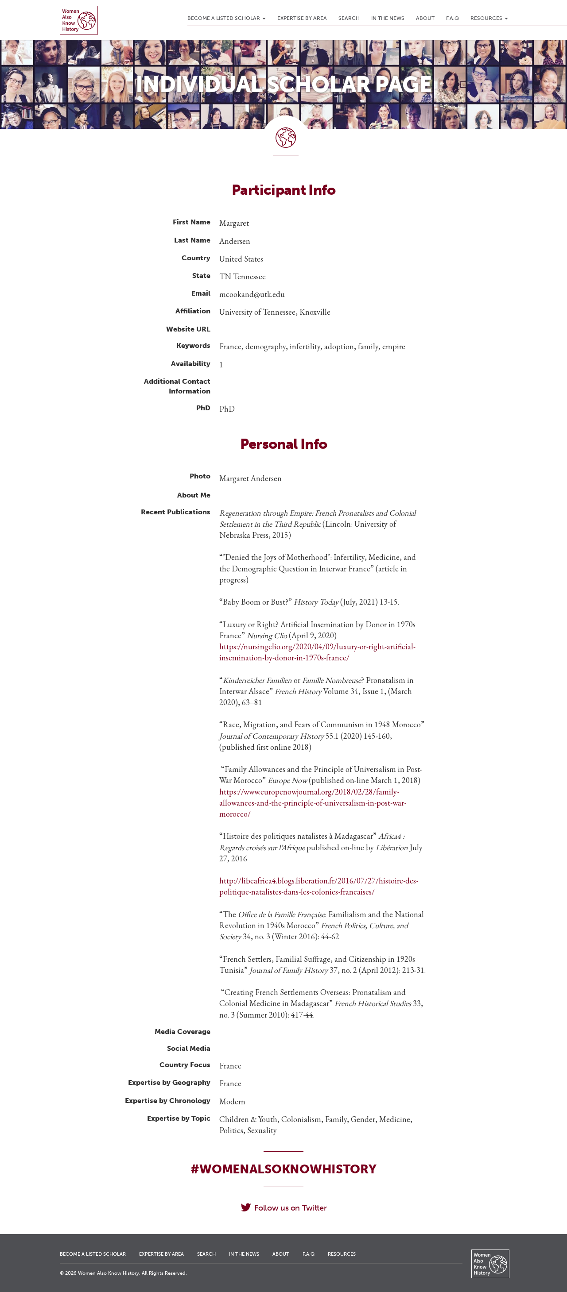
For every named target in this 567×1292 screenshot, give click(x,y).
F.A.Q (452, 18)
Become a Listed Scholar (224, 18)
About (425, 18)
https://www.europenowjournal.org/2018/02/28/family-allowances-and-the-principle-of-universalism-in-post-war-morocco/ (312, 803)
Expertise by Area (302, 18)
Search (349, 18)
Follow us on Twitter (290, 1208)
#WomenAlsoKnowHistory (283, 1169)
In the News (387, 18)
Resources (487, 18)
